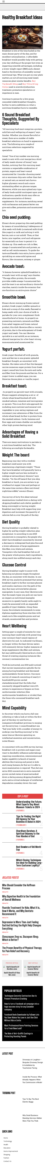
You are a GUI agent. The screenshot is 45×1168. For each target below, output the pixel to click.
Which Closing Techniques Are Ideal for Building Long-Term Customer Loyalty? (29, 863)
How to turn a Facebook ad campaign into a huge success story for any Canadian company (21, 1006)
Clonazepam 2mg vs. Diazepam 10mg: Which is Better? (20, 938)
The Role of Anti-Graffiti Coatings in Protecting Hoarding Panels (18, 1035)
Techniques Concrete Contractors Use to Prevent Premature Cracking (20, 997)
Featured (20, 810)
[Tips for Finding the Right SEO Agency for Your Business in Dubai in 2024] (8, 820)
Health (5, 892)
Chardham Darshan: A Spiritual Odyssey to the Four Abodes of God (27, 833)
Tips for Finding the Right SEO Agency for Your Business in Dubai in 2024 (28, 819)
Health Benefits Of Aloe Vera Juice (12, 974)
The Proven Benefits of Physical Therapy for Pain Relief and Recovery (22, 949)
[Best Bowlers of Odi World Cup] (8, 849)
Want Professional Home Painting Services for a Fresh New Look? (21, 1027)
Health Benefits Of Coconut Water (33, 974)
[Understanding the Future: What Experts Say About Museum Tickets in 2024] (8, 805)
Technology (21, 825)
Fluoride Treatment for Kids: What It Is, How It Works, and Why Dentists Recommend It (21, 911)
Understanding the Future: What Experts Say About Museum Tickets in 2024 (29, 804)
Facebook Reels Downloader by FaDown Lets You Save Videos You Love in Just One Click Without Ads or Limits (21, 1017)
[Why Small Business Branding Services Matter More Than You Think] (12, 1119)
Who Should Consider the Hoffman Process (18, 887)
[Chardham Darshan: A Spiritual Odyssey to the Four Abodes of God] (8, 835)
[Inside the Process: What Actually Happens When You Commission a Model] (12, 1080)
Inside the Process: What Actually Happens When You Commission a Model (32, 1079)
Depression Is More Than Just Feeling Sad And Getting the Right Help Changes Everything (21, 925)
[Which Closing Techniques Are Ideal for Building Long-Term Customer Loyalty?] (8, 864)
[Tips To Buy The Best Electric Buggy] (12, 1102)
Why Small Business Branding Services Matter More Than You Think (32, 1118)
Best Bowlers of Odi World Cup (28, 848)
